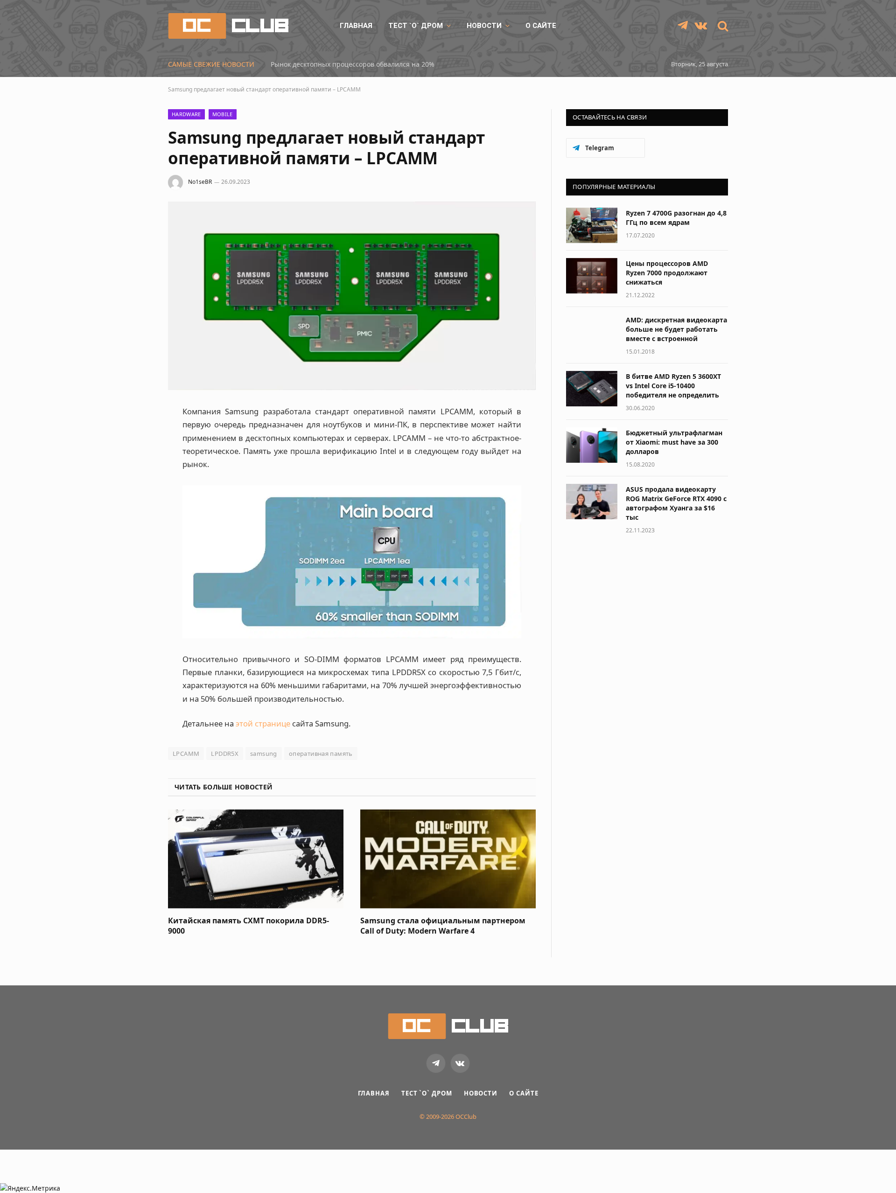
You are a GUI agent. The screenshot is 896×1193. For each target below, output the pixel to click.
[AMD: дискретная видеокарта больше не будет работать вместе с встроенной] (591, 332)
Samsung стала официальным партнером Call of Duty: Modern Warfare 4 (442, 926)
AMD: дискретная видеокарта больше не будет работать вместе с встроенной (676, 329)
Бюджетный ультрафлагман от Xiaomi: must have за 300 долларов (674, 442)
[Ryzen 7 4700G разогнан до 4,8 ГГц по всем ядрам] (591, 225)
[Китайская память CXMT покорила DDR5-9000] (255, 858)
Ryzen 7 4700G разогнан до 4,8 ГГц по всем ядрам (676, 218)
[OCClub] (228, 25)
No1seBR (200, 182)
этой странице (263, 723)
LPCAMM (186, 753)
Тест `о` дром (415, 25)
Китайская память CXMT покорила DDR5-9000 (248, 926)
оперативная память (321, 753)
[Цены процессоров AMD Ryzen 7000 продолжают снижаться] (591, 275)
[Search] (722, 25)
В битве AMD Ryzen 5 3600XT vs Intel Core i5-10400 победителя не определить (673, 385)
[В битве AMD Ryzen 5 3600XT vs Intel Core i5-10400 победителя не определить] (591, 388)
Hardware (186, 114)
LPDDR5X (224, 753)
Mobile (222, 114)
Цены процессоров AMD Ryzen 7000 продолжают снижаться (667, 272)
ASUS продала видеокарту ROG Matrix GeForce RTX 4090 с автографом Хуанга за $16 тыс (676, 503)
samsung (263, 753)
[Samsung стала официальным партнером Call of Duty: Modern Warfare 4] (448, 858)
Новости (484, 25)
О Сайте (540, 25)
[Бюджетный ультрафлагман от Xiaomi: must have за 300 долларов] (591, 445)
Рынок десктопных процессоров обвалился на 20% (352, 64)
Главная (356, 25)
